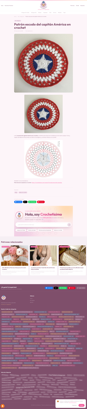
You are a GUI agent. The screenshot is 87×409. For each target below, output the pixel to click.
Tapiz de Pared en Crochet (73, 360)
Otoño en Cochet (50, 348)
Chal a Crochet (50, 324)
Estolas (33, 333)
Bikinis (34, 398)
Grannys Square (45, 385)
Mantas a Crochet (14, 375)
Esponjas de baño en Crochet (21, 333)
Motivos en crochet (6, 348)
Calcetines (78, 319)
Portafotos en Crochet (52, 353)
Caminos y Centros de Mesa (57, 396)
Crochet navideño (47, 328)
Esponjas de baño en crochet (8, 387)
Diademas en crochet (7, 333)
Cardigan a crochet (61, 321)
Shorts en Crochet (36, 360)
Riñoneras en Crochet (20, 358)
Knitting (30, 341)
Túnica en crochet (66, 363)
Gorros (54, 12)
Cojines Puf (46, 394)
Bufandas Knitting (57, 319)
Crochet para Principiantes (62, 382)
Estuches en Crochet (43, 333)
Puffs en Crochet (19, 355)
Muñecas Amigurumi (19, 348)
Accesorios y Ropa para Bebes (8, 377)
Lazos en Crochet (39, 341)
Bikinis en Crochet (52, 316)
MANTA (35, 396)
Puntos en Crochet (74, 355)
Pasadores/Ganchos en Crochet (28, 350)
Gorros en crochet (68, 336)
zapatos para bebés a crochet (9, 367)
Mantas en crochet (7, 345)
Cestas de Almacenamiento (29, 382)
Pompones (15, 353)
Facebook (19, 202)
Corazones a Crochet (73, 380)
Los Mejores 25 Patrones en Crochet (10, 343)
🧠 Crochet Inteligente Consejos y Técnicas (28, 367)
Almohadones (33, 314)
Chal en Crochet (18, 390)
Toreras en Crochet (28, 363)
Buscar (31, 302)
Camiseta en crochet (58, 394)
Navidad (40, 348)
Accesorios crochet (7, 311)
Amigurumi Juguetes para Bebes (46, 378)
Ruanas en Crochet (54, 358)
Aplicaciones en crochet (17, 316)
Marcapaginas (5, 375)
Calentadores (5, 321)
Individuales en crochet (52, 392)
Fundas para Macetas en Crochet (53, 336)
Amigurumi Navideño (56, 314)
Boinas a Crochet (5, 394)
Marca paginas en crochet (32, 345)
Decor (52, 331)
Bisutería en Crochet (70, 396)
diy (51, 394)
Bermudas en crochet (17, 382)
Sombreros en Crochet (59, 360)
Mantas (59, 12)
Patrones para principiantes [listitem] (45, 230)
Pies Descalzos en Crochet (57, 350)
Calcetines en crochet (78, 390)
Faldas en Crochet (16, 380)
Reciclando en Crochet (7, 358)
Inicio (2, 5)
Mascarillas (43, 345)
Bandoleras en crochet (31, 316)
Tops (64, 12)
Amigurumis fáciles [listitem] (21, 230)
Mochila (63, 345)
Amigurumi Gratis (25, 12)
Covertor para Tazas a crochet (22, 328)
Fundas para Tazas (28, 396)
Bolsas (39, 12)
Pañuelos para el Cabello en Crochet (10, 350)
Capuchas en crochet (62, 380)
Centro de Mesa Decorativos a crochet (18, 324)
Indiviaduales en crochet (59, 338)
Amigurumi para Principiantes (71, 314)
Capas (54, 380)
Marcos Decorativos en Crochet (29, 385)
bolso (36, 378)
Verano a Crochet (78, 363)
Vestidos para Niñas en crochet (42, 365)
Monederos (71, 345)
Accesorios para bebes (40, 311)
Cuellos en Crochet (24, 331)
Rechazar (74, 405)
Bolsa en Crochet (25, 319)
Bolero (36, 389)
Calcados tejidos (68, 319)
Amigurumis (33, 12)
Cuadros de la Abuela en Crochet (9, 331)
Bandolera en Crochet (51, 387)
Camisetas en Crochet (28, 321)
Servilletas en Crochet (24, 360)
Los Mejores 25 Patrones (7, 398)
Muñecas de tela (31, 348)
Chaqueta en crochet (15, 394)
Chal (50, 12)
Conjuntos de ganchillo (7, 328)
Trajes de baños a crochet (42, 363)
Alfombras (72, 384)
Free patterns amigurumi (8, 336)
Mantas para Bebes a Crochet (8, 385)
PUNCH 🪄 (29, 355)
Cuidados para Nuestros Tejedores (39, 331)
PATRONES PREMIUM (43, 350)
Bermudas (42, 316)
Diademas (69, 374)
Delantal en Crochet (75, 331)
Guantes (18, 384)
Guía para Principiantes (21, 378)
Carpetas (45, 12)
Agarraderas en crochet (7, 314)
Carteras (4, 324)
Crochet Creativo (36, 328)
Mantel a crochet (18, 345)
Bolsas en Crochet (6, 382)
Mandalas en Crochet (34, 343)
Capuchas (51, 321)
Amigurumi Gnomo (44, 314)
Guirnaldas (17, 338)
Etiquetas (82, 5)
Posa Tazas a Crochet (7, 355)
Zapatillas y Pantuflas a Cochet (67, 365)
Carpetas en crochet (74, 321)
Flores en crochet (72, 333)
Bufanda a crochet (45, 319)
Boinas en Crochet (6, 319)
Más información (72, 402)
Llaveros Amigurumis (70, 341)
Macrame (23, 343)
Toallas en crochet (6, 363)
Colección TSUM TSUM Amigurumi (45, 326)
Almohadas (25, 380)
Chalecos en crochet (62, 324)
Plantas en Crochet (70, 350)
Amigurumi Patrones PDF (17, 396)
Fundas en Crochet (21, 336)
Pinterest (42, 202)
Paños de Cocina (60, 348)
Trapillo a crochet (55, 363)
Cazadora (38, 380)
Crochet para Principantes (61, 328)
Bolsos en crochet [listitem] (58, 230)
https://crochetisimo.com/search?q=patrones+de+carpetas (47, 182)
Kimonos (22, 341)
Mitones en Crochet (53, 345)
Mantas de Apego (75, 343)
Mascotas (32, 380)
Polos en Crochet (6, 353)
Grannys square (80, 336)
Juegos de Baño (6, 341)
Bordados (35, 319)
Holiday (36, 338)
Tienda (77, 5)
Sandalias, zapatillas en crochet (9, 360)
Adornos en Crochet (67, 311)
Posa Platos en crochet (65, 353)
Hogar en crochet (27, 338)
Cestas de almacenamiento (36, 324)
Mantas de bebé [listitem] (32, 230)
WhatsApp (33, 202)
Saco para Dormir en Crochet (68, 358)
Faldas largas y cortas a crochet (58, 333)
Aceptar (81, 405)
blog (16, 192)
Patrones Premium (9, 5)
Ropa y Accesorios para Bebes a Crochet (38, 358)
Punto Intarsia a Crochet (60, 355)
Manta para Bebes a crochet (61, 343)
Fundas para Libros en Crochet (36, 336)
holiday (14, 392)
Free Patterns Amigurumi (57, 375)
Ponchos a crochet (26, 353)
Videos (55, 365)
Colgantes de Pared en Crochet (35, 394)
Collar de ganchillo (68, 326)
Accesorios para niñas (54, 311)
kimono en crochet (51, 382)
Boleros (16, 319)
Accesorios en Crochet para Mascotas (23, 311)
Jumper (15, 341)
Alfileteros (33, 375)
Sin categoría (21, 16)
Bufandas (24, 394)
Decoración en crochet (62, 331)
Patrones (72, 5)
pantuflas (79, 348)
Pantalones (70, 348)
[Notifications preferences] (2, 406)
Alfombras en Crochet (21, 314)
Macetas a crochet (72, 392)
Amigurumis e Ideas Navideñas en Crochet (67, 387)
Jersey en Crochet (72, 338)
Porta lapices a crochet (38, 353)
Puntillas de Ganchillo (39, 355)
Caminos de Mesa (16, 321)
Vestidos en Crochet (28, 365)
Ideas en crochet (23, 192)
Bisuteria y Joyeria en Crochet (66, 316)
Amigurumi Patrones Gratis (25, 387)
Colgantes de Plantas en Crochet (69, 377)
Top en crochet (17, 363)
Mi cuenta (32, 300)
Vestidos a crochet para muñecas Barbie (11, 365)
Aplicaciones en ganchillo (79, 374)
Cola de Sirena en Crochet (29, 326)
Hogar (80, 380)
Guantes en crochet (7, 338)
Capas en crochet (41, 321)
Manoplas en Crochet (47, 343)
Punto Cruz (50, 355)
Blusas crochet (79, 316)
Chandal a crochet (73, 324)
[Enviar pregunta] (69, 224)
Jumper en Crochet (28, 389)
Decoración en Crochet (45, 396)
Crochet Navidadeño (22, 392)
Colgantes (58, 326)
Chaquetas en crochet (7, 326)
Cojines (17, 326)
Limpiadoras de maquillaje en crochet (54, 341)
